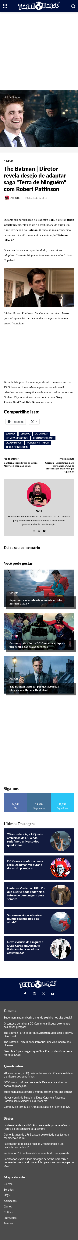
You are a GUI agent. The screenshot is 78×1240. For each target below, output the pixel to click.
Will (17, 197)
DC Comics (41, 434)
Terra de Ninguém (17, 447)
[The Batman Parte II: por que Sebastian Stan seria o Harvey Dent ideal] (39, 675)
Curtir (15, 794)
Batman (10, 434)
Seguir (39, 794)
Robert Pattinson (38, 443)
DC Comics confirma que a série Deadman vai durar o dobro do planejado (25, 865)
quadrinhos (14, 443)
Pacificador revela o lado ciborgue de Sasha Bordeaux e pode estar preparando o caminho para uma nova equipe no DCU (39, 1162)
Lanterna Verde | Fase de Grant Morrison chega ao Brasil (20, 464)
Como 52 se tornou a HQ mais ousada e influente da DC (37, 1107)
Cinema (16, 97)
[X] (39, 530)
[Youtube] (44, 530)
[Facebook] (25, 993)
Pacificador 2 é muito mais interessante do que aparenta (36, 1153)
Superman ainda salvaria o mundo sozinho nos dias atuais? (24, 919)
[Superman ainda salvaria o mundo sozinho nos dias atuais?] (39, 588)
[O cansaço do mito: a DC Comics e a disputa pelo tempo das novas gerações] (39, 631)
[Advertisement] (39, 50)
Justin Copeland (43, 438)
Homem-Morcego (17, 438)
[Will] (7, 198)
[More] (50, 208)
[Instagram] (34, 530)
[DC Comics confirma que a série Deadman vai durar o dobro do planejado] (60, 868)
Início (6, 97)
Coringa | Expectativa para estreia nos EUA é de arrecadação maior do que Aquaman (59, 467)
